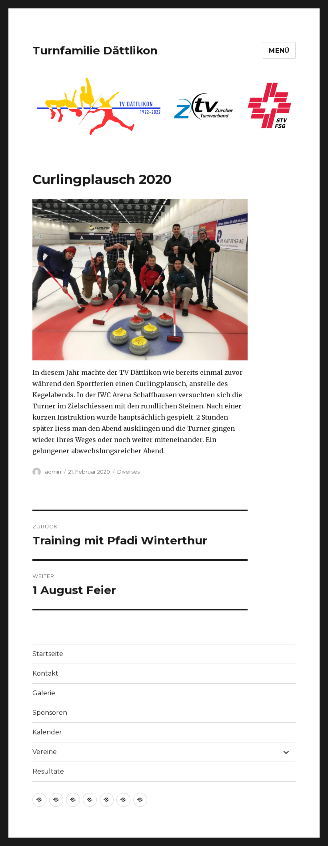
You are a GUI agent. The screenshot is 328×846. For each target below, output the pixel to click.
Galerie (43, 693)
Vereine (44, 752)
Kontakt (45, 673)
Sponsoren (49, 712)
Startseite (47, 654)
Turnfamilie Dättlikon (95, 50)
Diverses (128, 471)
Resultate (48, 771)
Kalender (47, 732)
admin (53, 471)
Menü (279, 50)
